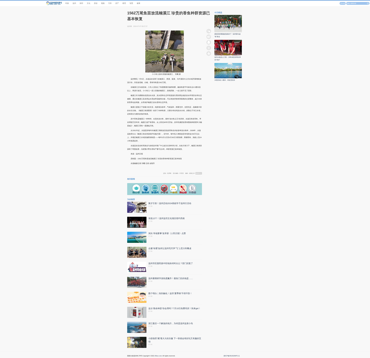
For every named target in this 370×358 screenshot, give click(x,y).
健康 (138, 3)
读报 (343, 3)
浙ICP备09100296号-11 (232, 356)
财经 (81, 3)
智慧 (131, 3)
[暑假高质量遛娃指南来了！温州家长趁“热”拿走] (228, 23)
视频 (103, 3)
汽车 (110, 3)
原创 (95, 3)
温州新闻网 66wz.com (144, 168)
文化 (88, 3)
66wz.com (158, 356)
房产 (117, 3)
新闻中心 (198, 173)
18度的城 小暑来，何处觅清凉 (224, 80)
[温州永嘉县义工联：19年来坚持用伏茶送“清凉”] (228, 47)
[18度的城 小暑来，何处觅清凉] (228, 70)
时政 (67, 3)
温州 (74, 3)
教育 (124, 3)
